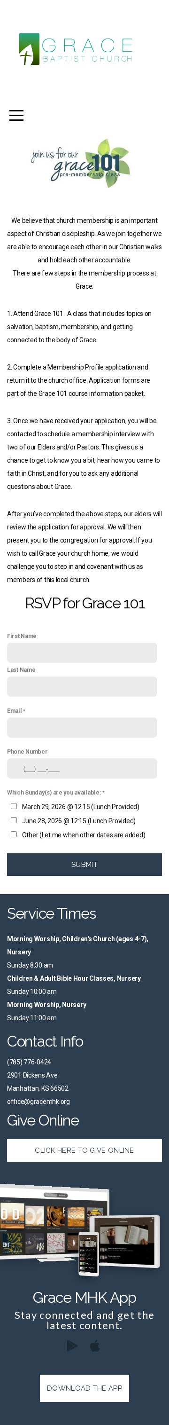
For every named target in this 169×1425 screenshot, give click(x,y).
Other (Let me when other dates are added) (84, 835)
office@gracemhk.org (38, 1101)
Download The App (84, 1388)
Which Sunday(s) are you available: (54, 792)
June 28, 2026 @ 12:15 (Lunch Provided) (79, 821)
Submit (84, 864)
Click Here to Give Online (84, 1150)
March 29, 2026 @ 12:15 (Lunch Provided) (80, 807)
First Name (22, 635)
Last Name (21, 669)
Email (14, 710)
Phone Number (27, 751)
